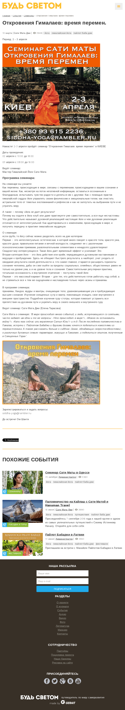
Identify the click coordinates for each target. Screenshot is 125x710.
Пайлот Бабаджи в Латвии (64, 534)
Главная (6, 16)
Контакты (62, 633)
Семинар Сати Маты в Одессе (67, 472)
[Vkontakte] (70, 681)
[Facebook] (47, 681)
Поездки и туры (18, 524)
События (17, 16)
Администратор (67, 477)
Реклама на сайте (62, 662)
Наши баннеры (62, 658)
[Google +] (62, 681)
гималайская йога (61, 33)
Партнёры (62, 651)
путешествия (82, 514)
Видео (62, 618)
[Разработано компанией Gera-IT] (68, 703)
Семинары (29, 16)
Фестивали (15, 553)
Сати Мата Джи (64, 509)
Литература (62, 626)
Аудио (62, 614)
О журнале (62, 606)
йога (47, 33)
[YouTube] (78, 681)
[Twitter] (55, 681)
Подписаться (62, 589)
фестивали (102, 543)
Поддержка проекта (62, 654)
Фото (62, 622)
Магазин (62, 629)
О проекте (63, 602)
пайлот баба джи (83, 33)
